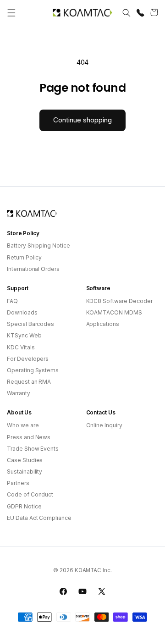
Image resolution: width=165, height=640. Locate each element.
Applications (102, 323)
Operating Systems (33, 370)
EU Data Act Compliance (39, 517)
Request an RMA (29, 381)
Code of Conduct (30, 494)
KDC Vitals (21, 347)
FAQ (12, 301)
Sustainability (24, 471)
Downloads (22, 312)
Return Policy (24, 257)
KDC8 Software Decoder (119, 301)
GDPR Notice (24, 506)
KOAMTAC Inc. (93, 570)
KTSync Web (24, 335)
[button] (11, 13)
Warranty (18, 393)
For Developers (28, 358)
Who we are (23, 425)
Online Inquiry (104, 425)
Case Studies (25, 460)
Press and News (28, 437)
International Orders (33, 268)
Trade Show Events (33, 448)
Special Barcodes (30, 323)
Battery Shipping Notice (38, 245)
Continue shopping (82, 120)
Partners (18, 483)
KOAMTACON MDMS (114, 312)
